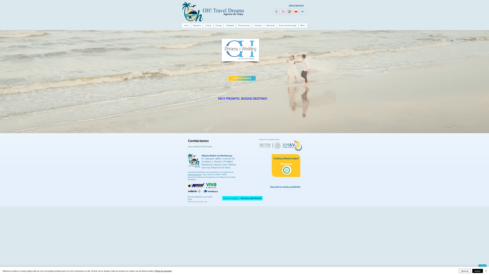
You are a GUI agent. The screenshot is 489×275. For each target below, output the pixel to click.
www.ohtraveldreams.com (198, 172)
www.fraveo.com (194, 175)
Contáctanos (198, 141)
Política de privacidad (163, 271)
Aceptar (477, 271)
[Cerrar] (485, 271)
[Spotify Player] (286, 195)
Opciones (465, 271)
